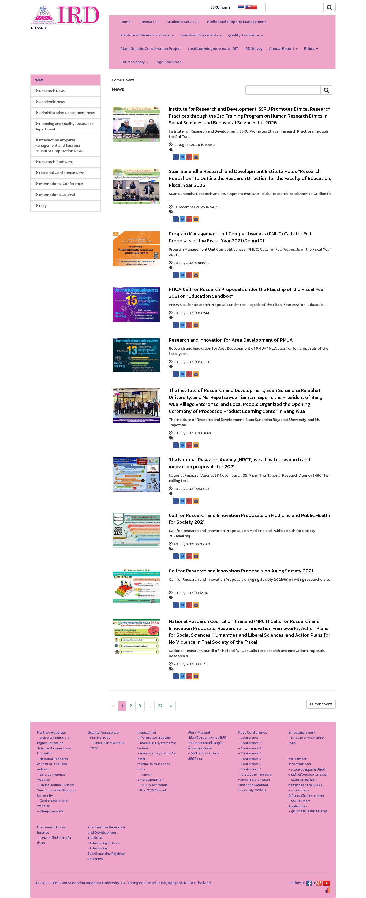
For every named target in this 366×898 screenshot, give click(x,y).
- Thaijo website (50, 811)
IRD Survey (254, 48)
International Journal (56, 195)
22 (160, 706)
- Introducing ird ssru (103, 843)
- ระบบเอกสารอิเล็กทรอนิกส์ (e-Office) (306, 793)
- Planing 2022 (98, 737)
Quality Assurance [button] (244, 35)
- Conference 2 (249, 742)
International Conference (60, 184)
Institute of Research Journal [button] (145, 35)
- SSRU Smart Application (299, 803)
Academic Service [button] (181, 22)
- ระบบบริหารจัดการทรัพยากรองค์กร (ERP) (305, 782)
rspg (42, 206)
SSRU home (220, 7)
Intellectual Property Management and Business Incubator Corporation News (59, 145)
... (149, 706)
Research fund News (55, 162)
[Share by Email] (196, 157)
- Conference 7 (249, 769)
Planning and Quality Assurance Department (64, 126)
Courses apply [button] (132, 62)
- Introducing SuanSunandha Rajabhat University (106, 853)
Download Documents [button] (199, 35)
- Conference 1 (249, 737)
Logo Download (168, 62)
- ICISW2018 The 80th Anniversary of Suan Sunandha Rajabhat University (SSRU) (255, 782)
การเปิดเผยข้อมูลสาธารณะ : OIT (213, 48)
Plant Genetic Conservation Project (151, 48)
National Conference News (61, 173)
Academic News (51, 102)
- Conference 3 (249, 748)
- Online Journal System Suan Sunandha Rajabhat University (56, 790)
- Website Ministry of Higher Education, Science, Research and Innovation (54, 745)
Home (117, 80)
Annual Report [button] (282, 48)
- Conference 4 (249, 753)
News (39, 80)
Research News (51, 91)
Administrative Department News (66, 113)
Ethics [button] (309, 48)
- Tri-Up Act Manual (153, 784)
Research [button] (148, 22)
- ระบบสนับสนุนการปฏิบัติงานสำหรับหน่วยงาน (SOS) (307, 772)
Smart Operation (150, 779)
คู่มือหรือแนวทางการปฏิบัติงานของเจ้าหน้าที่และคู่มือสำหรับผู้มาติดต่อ (207, 742)
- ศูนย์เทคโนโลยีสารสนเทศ (307, 811)
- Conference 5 (249, 758)
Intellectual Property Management (236, 22)
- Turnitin (144, 774)
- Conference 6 (250, 763)
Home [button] (125, 22)
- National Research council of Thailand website (52, 764)
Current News (321, 704)
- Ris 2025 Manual (151, 790)
